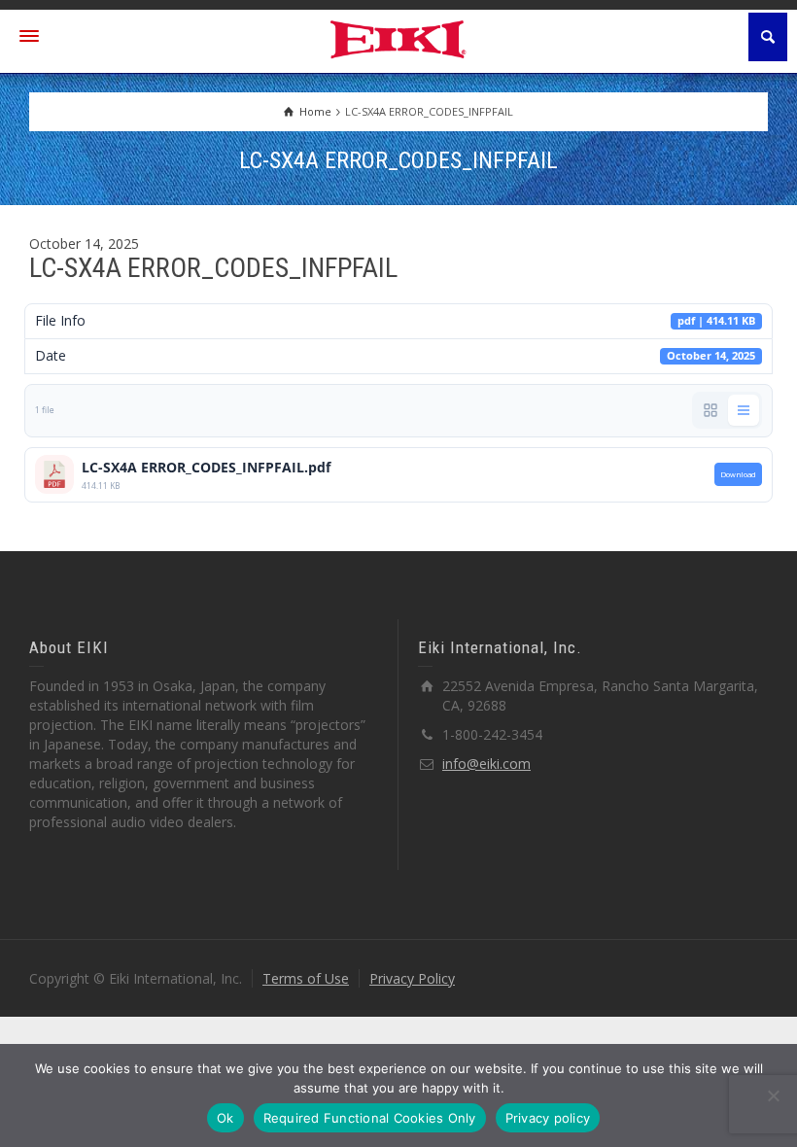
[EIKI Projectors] (399, 37)
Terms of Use (305, 978)
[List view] (743, 410)
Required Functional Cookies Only (369, 1118)
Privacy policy (548, 1118)
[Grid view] (710, 410)
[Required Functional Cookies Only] (772, 1095)
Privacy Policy (412, 978)
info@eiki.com (486, 763)
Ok (225, 1118)
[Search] (767, 37)
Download (738, 474)
